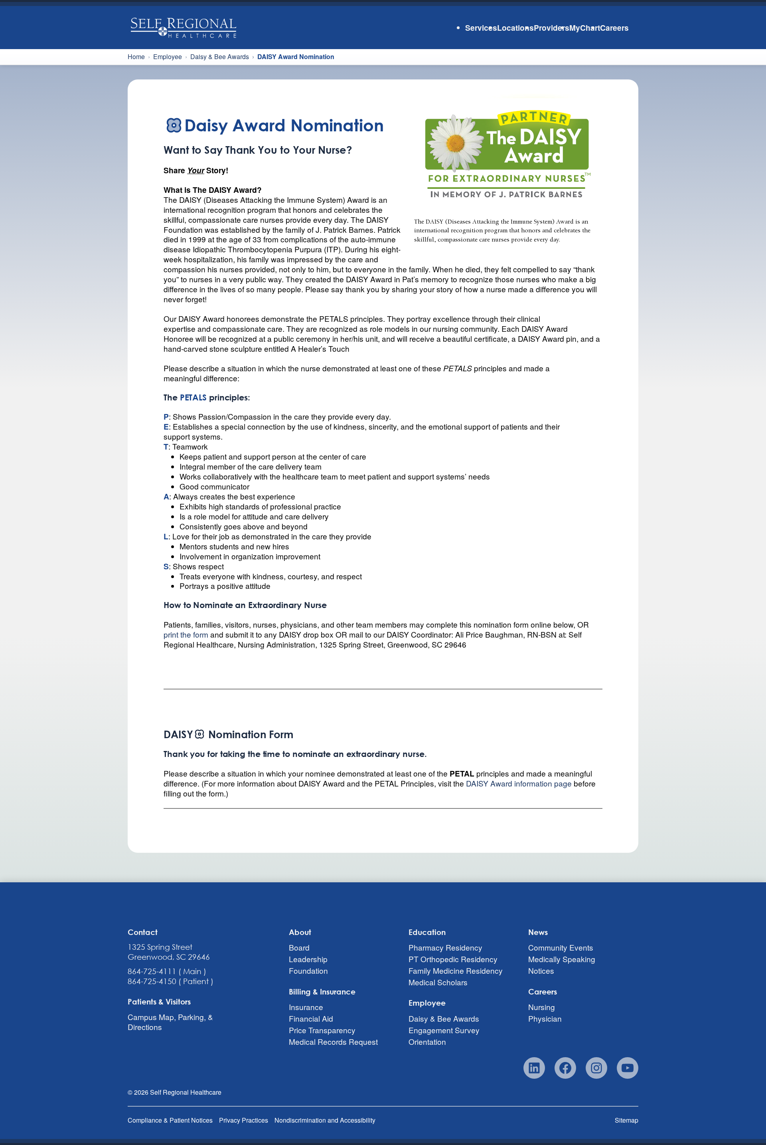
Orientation (427, 1041)
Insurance (306, 1007)
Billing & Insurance (322, 991)
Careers (542, 991)
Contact (143, 932)
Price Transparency (322, 1029)
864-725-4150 (152, 981)
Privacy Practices (243, 1120)
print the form (186, 634)
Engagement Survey (444, 1029)
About (300, 932)
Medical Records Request (333, 1041)
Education (427, 932)
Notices (541, 970)
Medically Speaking (561, 958)
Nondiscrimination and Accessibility (324, 1120)
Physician (545, 1018)
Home (136, 56)
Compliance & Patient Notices (170, 1120)
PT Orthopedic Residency (453, 958)
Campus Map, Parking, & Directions (170, 1021)
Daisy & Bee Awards (219, 56)
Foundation (308, 970)
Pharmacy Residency (445, 947)
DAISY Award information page (519, 783)
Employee (167, 56)
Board (299, 947)
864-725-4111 (152, 971)
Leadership (308, 958)
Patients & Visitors (159, 1001)
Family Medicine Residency (456, 970)
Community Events (560, 947)
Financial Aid (311, 1018)
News (538, 932)
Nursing (541, 1007)
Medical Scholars (438, 982)
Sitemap (626, 1120)
